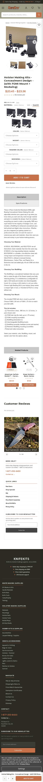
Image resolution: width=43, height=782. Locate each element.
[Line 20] (28, 370)
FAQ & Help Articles (13, 681)
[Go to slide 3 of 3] (24, 388)
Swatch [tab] (36, 105)
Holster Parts (6, 615)
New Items (9, 486)
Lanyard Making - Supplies (10, 635)
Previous (7, 63)
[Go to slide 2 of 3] (20, 388)
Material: (21, 105)
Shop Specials (10, 490)
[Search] (39, 14)
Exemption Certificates (14, 690)
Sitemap (9, 703)
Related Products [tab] (21, 350)
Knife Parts (5, 592)
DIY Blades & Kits (8, 587)
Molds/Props (6, 620)
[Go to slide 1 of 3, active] (17, 388)
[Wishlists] (32, 8)
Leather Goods (7, 658)
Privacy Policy (10, 507)
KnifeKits (21, 558)
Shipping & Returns (12, 496)
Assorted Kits (6, 633)
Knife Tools (5, 595)
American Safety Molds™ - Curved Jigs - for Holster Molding (12, 375)
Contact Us (10, 697)
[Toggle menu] (3, 7)
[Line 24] (30, 370)
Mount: (21, 140)
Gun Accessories (7, 650)
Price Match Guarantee (13, 500)
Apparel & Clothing (8, 645)
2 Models (10, 370)
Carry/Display (6, 598)
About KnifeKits (11, 503)
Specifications (21, 203)
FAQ (7, 493)
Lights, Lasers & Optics (9, 661)
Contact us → (10, 474)
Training (4, 600)
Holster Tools (6, 618)
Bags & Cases (7, 648)
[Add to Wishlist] (39, 24)
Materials (5, 610)
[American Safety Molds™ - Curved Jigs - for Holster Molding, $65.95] (12, 362)
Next (36, 63)
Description (21, 197)
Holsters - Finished (8, 653)
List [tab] (28, 105)
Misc (3, 663)
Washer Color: (21, 150)
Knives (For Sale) (7, 656)
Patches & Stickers (8, 666)
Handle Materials (7, 590)
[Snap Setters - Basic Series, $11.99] (29, 362)
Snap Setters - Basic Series (29, 375)
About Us (9, 694)
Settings (21, 768)
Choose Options (12, 385)
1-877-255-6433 (13, 471)
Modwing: (21, 159)
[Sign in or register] (26, 8)
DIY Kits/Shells (7, 623)
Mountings (5, 613)
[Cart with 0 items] (39, 8)
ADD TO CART (29, 778)
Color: (21, 131)
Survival (4, 668)
